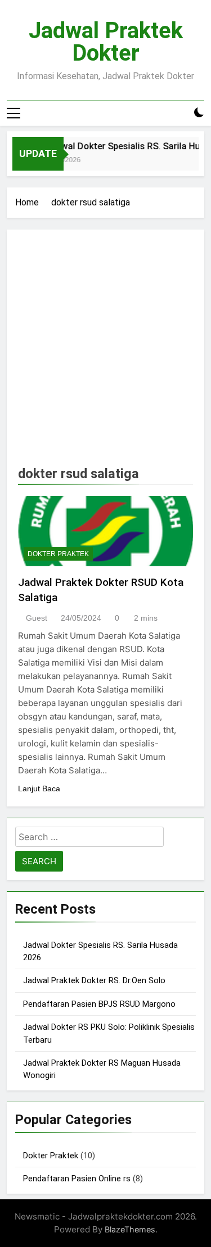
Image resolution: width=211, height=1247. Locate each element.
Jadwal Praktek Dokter (106, 41)
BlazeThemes (130, 1229)
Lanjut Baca (39, 788)
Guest (36, 617)
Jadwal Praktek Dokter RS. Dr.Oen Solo (94, 980)
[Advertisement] (105, 351)
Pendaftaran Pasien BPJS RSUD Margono (99, 1004)
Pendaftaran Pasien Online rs (77, 1178)
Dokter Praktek (58, 554)
